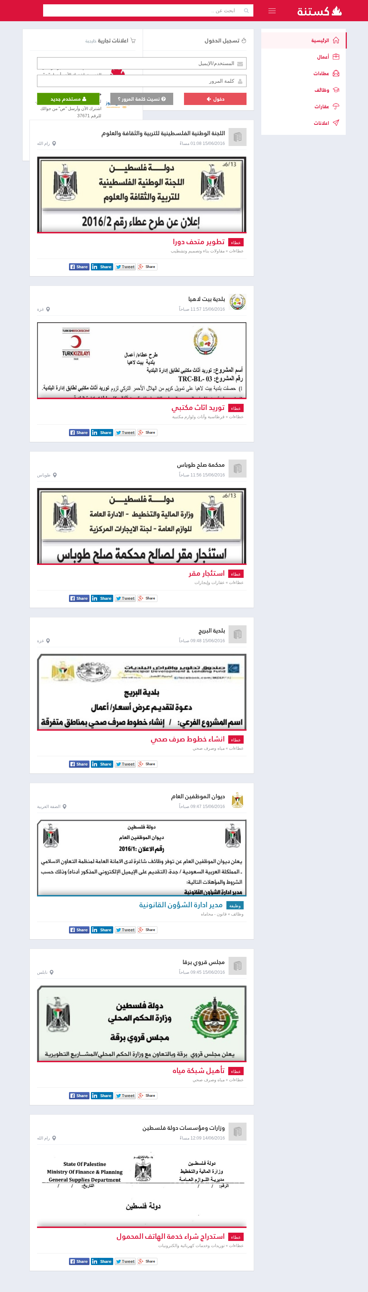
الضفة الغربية (48, 806)
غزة (40, 309)
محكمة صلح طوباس (201, 464)
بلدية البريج (212, 630)
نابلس (42, 972)
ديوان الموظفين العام (198, 796)
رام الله (43, 143)
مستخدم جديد (66, 99)
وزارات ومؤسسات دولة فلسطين (184, 1127)
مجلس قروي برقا (204, 962)
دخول (218, 99)
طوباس (44, 475)
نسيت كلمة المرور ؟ (139, 99)
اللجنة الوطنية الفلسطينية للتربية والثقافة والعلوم (163, 133)
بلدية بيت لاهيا (206, 299)
